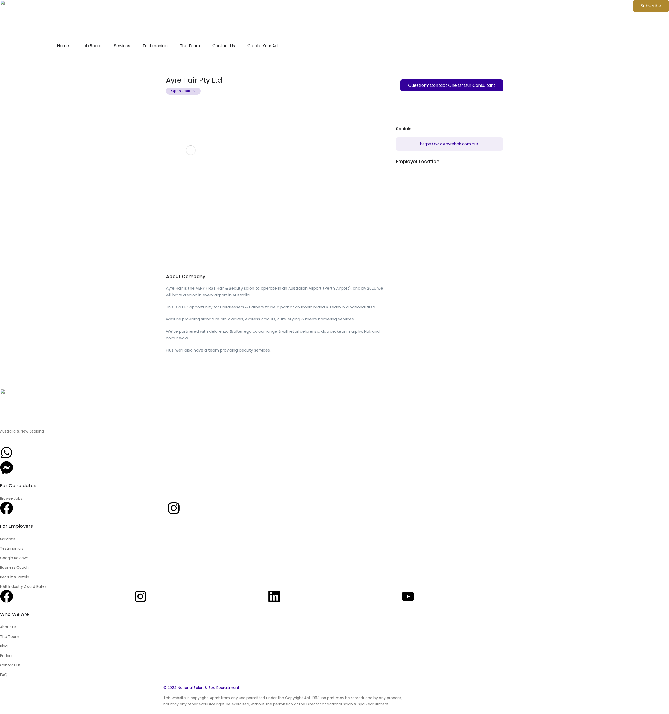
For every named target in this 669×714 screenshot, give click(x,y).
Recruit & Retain (14, 577)
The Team (190, 45)
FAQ (3, 674)
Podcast (7, 655)
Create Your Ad (262, 45)
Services (122, 45)
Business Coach (14, 567)
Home (63, 45)
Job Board (91, 45)
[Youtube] (407, 596)
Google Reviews (14, 558)
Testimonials (155, 45)
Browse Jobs (11, 498)
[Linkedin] (274, 596)
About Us (8, 627)
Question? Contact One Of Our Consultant (451, 85)
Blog (4, 646)
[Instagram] (173, 508)
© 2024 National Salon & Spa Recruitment (201, 687)
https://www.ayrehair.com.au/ (449, 144)
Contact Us (223, 45)
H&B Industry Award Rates (23, 586)
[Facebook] (6, 508)
